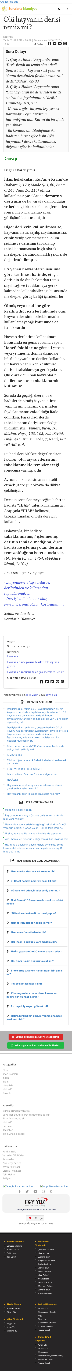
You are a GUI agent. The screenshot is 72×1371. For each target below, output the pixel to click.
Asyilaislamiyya (44, 1264)
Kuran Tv (11, 1327)
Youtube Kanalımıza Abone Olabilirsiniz (37, 1036)
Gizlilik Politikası (11, 1170)
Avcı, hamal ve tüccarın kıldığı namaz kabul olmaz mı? (36, 838)
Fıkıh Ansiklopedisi (13, 1118)
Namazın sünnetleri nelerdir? (28, 932)
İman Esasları (10, 1073)
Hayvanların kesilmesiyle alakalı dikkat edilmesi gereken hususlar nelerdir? (34, 787)
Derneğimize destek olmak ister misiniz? (36, 1209)
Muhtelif (7, 1089)
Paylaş (39, 44)
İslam (5, 1081)
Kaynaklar (8, 1159)
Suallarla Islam (44, 1257)
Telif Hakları (9, 1174)
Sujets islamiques (45, 1293)
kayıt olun (51, 694)
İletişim (6, 1178)
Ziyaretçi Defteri (11, 1162)
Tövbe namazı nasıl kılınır (26, 983)
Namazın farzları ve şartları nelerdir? (33, 871)
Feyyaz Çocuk (44, 1330)
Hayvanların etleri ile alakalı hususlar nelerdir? (33, 793)
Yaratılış (7, 1093)
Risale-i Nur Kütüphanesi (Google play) (47, 1312)
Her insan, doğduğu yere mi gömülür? (34, 941)
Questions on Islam (46, 1249)
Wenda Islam (43, 1279)
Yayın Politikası (11, 1166)
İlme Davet (11, 1257)
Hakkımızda (9, 1151)
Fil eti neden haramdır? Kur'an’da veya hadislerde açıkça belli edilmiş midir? (35, 748)
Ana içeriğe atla (9, 1)
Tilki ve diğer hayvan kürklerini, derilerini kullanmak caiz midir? (37, 762)
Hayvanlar (13, 656)
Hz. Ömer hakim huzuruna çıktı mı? (32, 960)
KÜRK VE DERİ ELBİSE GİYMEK (25, 768)
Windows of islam (45, 1286)
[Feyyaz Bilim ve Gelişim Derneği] (36, 1203)
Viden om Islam (44, 1271)
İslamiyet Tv (12, 1331)
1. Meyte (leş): (15, 754)
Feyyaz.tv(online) (45, 1359)
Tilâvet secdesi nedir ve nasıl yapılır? (33, 913)
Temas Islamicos (45, 1282)
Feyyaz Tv (11, 1323)
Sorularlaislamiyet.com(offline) (50, 1356)
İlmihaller (7, 1129)
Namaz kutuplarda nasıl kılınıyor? (31, 922)
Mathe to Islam (44, 1290)
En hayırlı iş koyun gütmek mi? (29, 1006)
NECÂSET (12, 779)
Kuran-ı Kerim (13, 1249)
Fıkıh (5, 1070)
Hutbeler (7, 1126)
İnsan (5, 1077)
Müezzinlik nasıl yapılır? (19, 809)
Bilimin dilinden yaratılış (16, 1110)
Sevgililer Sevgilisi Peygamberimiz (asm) (26, 1114)
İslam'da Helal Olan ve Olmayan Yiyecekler (32, 774)
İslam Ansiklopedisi (13, 1133)
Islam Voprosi (43, 1253)
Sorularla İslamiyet (14, 1246)
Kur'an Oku (42, 1345)
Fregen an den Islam (46, 1260)
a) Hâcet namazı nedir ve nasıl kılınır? (33, 880)
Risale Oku (11, 1312)
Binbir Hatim (12, 1253)
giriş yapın (32, 694)
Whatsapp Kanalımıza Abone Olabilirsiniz (37, 1045)
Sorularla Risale (13, 1308)
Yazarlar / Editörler (13, 1155)
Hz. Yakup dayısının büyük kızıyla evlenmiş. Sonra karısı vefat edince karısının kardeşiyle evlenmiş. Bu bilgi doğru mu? (33, 848)
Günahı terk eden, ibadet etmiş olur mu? (35, 890)
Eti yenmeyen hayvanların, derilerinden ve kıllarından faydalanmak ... (27, 588)
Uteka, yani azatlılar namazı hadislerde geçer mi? (34, 833)
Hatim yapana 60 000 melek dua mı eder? (36, 951)
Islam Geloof (43, 1275)
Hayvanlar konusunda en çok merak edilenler (35, 672)
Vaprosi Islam (43, 1268)
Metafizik (7, 1085)
